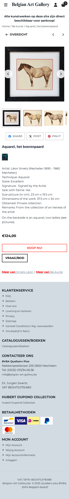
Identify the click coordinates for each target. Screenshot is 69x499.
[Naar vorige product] (53, 34)
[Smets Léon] (5, 159)
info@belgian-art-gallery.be (19, 374)
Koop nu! (34, 248)
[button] (6, 5)
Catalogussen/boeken (15, 346)
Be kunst (49, 272)
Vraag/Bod (14, 258)
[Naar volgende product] (63, 34)
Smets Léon (17, 272)
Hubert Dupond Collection (18, 402)
